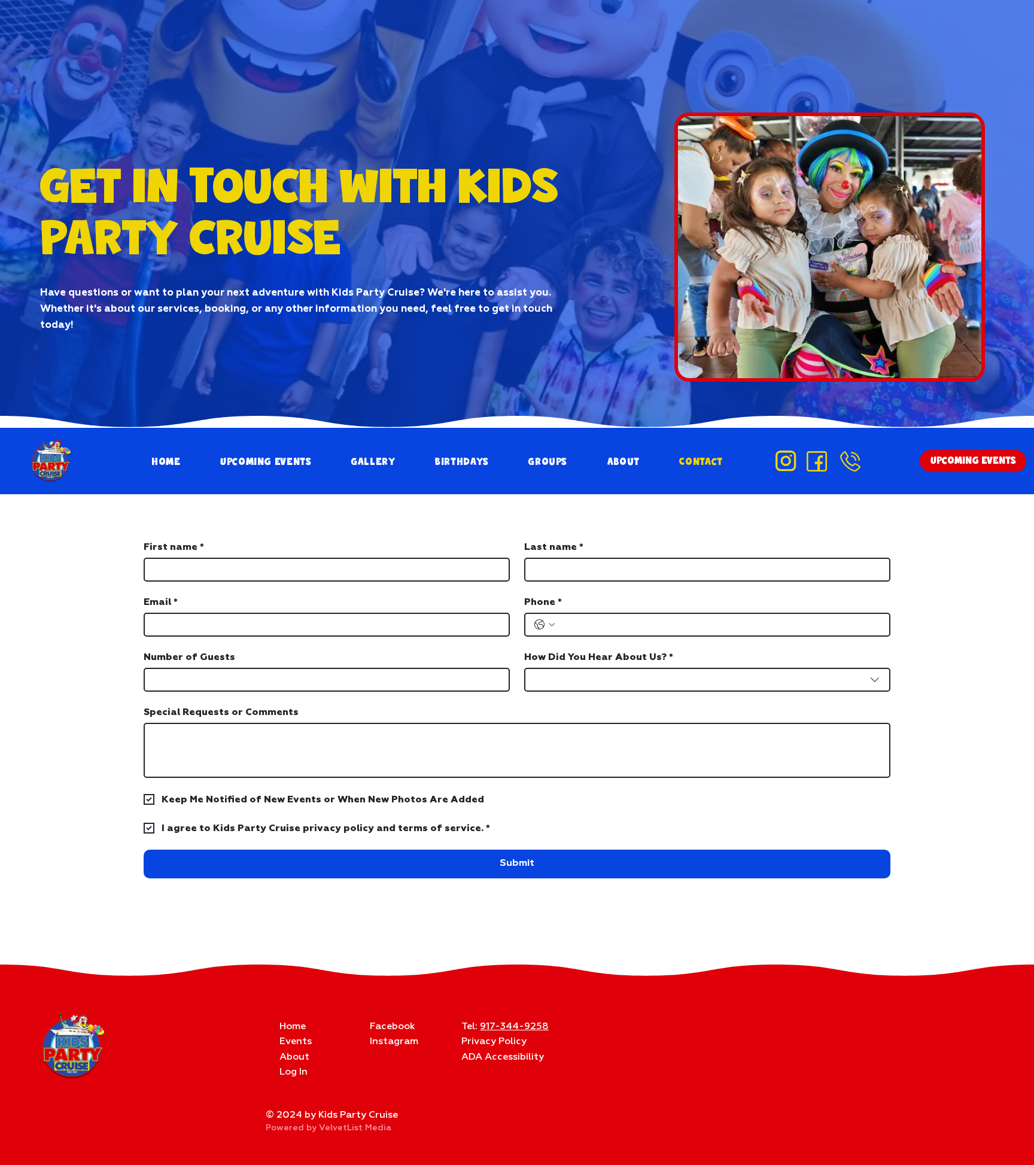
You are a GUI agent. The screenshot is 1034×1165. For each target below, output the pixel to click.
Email (161, 602)
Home (292, 1027)
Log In (293, 1072)
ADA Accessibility (502, 1057)
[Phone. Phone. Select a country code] (544, 625)
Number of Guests (189, 657)
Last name (553, 547)
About (294, 1057)
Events (295, 1042)
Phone (543, 602)
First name (174, 547)
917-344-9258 (514, 1027)
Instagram (394, 1042)
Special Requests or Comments (221, 712)
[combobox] (707, 680)
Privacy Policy (494, 1042)
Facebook (392, 1027)
